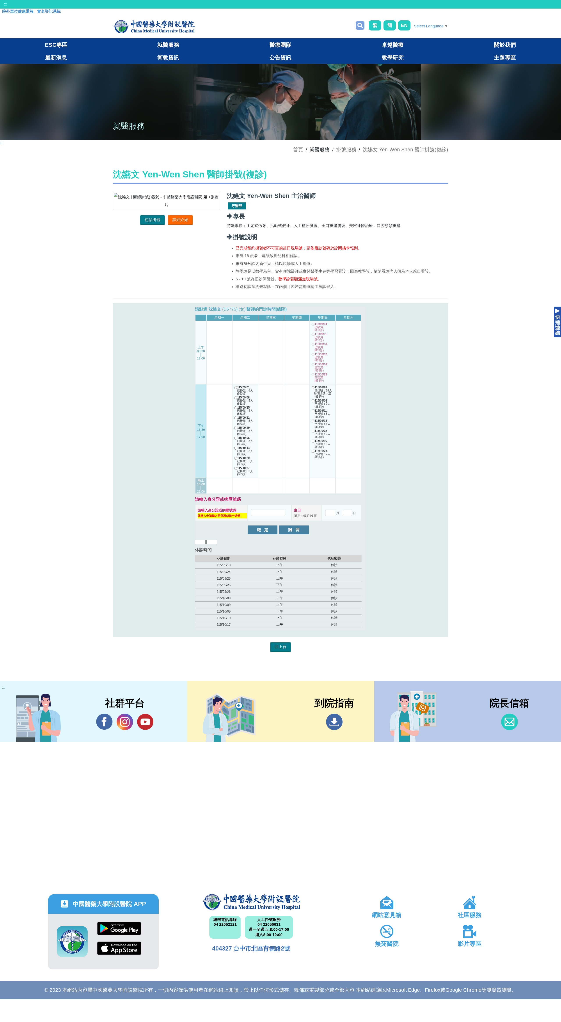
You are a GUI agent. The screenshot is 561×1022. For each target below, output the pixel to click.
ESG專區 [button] (56, 45)
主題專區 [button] (505, 57)
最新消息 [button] (56, 57)
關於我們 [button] (505, 45)
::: (5, 4)
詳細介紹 (180, 220)
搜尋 (360, 25)
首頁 (298, 149)
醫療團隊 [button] (280, 45)
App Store (119, 951)
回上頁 (280, 647)
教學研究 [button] (393, 57)
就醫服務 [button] (168, 45)
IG (125, 722)
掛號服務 (346, 149)
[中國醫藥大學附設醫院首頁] (154, 26)
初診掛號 (152, 220)
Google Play (119, 932)
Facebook (104, 722)
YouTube (145, 722)
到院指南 (334, 722)
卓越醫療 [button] (393, 45)
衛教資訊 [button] (168, 57)
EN (404, 25)
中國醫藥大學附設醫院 (251, 902)
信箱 (509, 722)
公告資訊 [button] (280, 57)
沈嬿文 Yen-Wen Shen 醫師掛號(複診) (405, 149)
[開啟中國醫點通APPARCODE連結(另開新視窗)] (72, 941)
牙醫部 (237, 206)
